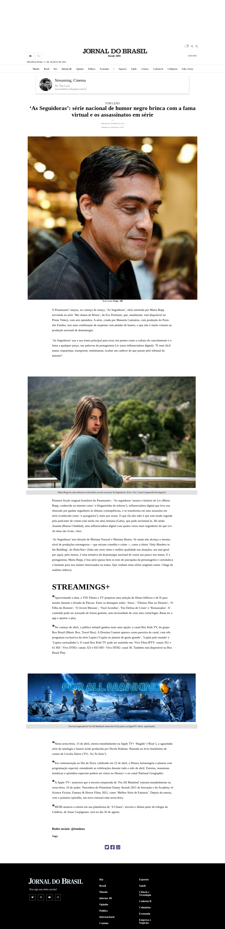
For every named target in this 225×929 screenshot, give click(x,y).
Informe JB (66, 68)
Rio (55, 68)
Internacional (106, 917)
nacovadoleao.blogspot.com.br (71, 88)
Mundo (36, 68)
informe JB (105, 898)
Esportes (123, 68)
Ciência (144, 68)
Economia (104, 68)
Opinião (80, 68)
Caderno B (158, 68)
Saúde (134, 68)
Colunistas (172, 68)
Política (91, 68)
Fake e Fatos (187, 68)
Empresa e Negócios (145, 921)
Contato (103, 923)
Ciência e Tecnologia (145, 893)
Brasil (46, 68)
